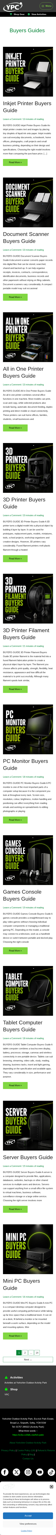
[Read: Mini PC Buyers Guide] (28, 1249)
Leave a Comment (12, 119)
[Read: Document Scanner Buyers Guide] (28, 202)
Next (28, 1359)
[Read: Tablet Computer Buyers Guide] (28, 990)
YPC (6, 1394)
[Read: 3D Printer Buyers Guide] (28, 468)
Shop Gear (19, 14)
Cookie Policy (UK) (26, 1450)
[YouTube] (39, 1472)
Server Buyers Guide (28, 1157)
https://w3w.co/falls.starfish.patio (28, 1435)
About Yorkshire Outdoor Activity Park (28, 1443)
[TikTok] (51, 1472)
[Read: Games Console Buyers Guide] (28, 860)
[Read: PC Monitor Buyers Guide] (28, 729)
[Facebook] (5, 1472)
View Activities (39, 14)
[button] (51, 1486)
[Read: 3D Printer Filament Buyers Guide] (28, 598)
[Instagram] (28, 1472)
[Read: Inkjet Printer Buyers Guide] (28, 71)
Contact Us (28, 1458)
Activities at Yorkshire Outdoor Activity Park (25, 1383)
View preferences (28, 1524)
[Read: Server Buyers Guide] (28, 1125)
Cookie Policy (26, 1531)
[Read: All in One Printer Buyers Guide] (28, 337)
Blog (31, 1454)
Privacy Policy (8, 1450)
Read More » (15, 163)
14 (37, 1353)
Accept (28, 1515)
